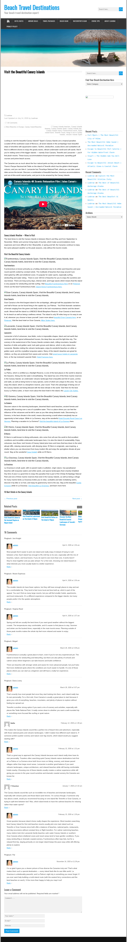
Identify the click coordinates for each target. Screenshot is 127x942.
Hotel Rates (19, 21)
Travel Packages (49, 21)
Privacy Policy (12, 26)
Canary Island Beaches (33, 127)
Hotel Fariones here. (45, 357)
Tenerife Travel (60, 133)
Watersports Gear (80, 21)
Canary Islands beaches (61, 127)
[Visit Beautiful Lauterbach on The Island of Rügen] (32, 512)
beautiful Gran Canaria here (65, 317)
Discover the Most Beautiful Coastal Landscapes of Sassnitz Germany (67, 520)
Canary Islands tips (75, 129)
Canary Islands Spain (59, 129)
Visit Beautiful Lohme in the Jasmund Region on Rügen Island (12, 520)
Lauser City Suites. (71, 391)
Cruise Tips (96, 21)
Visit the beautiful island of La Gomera (54, 421)
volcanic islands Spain (74, 134)
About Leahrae (110, 21)
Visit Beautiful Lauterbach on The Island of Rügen (31, 517)
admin (15, 545)
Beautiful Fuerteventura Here (56, 284)
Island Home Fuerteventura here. (49, 287)
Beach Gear (64, 21)
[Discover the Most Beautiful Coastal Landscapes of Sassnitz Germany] (69, 512)
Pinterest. (8, 320)
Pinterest (76, 284)
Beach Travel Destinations (31, 7)
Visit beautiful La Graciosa (38, 486)
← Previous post (10, 499)
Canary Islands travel (54, 131)
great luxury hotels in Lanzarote (65, 354)
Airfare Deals (33, 21)
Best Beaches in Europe (15, 127)
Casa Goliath (32, 452)
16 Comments (12, 123)
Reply (9, 567)
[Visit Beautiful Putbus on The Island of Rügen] (50, 513)
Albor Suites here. (48, 320)
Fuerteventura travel (70, 131)
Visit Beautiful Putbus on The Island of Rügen (49, 518)
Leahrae (9, 115)
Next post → (77, 499)
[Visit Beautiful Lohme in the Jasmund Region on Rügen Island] (13, 513)
